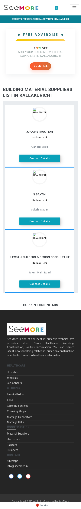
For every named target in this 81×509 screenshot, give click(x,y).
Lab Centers (14, 383)
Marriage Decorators (19, 417)
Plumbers (12, 450)
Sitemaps (12, 461)
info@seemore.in (17, 466)
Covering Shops (16, 411)
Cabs (10, 400)
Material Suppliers (18, 434)
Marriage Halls (15, 422)
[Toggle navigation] (74, 7)
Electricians (14, 439)
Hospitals (12, 372)
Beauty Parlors (16, 394)
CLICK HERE (40, 66)
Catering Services (17, 406)
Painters (12, 445)
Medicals (12, 378)
